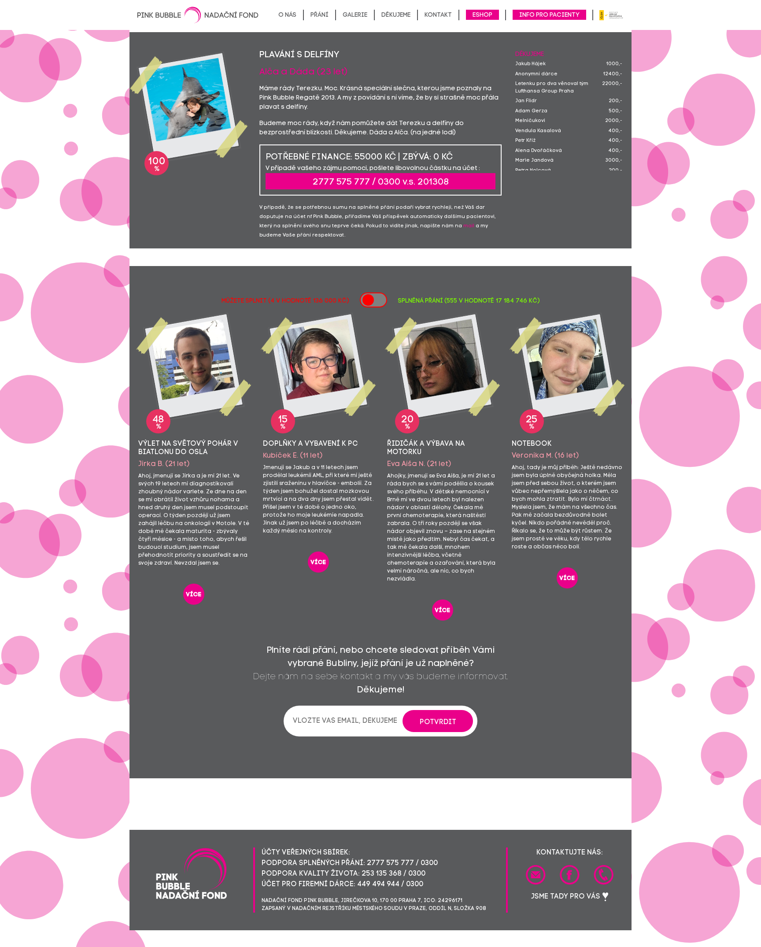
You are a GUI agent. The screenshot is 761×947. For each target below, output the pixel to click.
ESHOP (482, 15)
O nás (287, 15)
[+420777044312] (603, 874)
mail (468, 226)
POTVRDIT (438, 722)
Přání (319, 15)
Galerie (355, 15)
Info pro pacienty (549, 15)
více (194, 595)
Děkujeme (395, 15)
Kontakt (438, 15)
